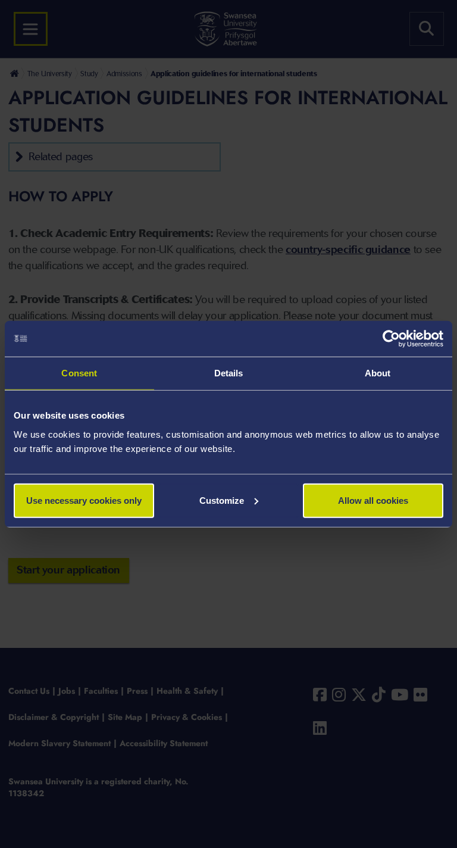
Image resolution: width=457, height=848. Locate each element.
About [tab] (378, 373)
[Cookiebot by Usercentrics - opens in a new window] (391, 339)
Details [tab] (228, 373)
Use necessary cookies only (84, 500)
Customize (221, 500)
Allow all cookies (373, 500)
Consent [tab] (79, 373)
